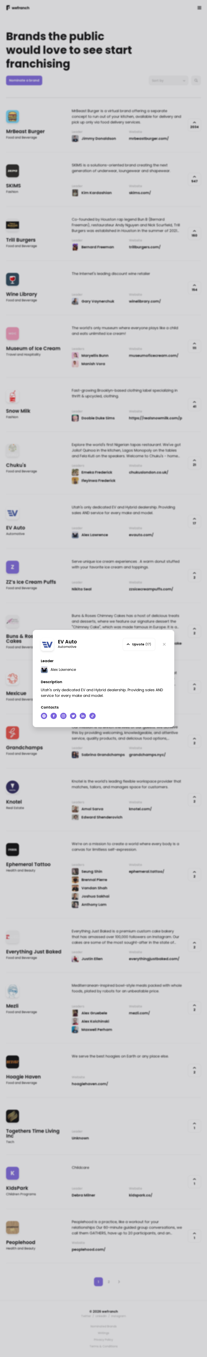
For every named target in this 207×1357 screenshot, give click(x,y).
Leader (47, 660)
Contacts (50, 707)
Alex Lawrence (63, 669)
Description (51, 681)
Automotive (67, 646)
